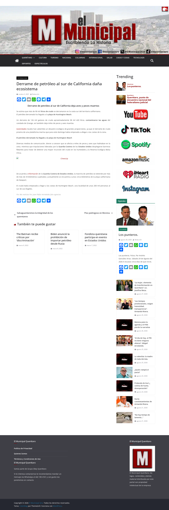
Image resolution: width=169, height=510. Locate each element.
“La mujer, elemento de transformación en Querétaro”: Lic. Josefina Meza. (143, 286)
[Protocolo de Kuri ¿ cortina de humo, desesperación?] (124, 387)
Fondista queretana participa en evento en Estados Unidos (96, 237)
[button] (33, 57)
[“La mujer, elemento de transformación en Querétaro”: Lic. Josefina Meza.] (124, 288)
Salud (109, 57)
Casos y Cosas (122, 57)
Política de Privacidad (23, 448)
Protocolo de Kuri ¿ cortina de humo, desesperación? (142, 385)
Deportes (26, 63)
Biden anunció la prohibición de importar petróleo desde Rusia (61, 238)
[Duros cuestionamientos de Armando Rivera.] (124, 403)
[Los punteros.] (135, 215)
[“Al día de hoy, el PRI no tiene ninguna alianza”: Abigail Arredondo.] (124, 343)
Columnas (80, 57)
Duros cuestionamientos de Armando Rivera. (143, 401)
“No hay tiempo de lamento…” (142, 416)
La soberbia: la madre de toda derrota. (143, 357)
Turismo (54, 57)
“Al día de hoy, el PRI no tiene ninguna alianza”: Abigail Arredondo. (143, 342)
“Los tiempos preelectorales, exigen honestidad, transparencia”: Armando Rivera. (143, 306)
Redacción (35, 94)
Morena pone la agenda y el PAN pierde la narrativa (142, 324)
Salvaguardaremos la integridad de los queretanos (35, 215)
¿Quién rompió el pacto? (141, 371)
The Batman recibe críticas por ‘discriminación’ (27, 237)
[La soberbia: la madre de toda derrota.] (124, 359)
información (33, 174)
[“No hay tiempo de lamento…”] (124, 418)
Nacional (66, 57)
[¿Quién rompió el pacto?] (124, 373)
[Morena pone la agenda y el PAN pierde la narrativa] (124, 326)
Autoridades (21, 129)
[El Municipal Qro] (84, 7)
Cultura (43, 57)
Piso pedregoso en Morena (97, 213)
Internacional (96, 57)
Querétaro (27, 57)
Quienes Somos (20, 453)
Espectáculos (41, 63)
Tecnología (138, 57)
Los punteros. (128, 235)
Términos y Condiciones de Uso (27, 459)
